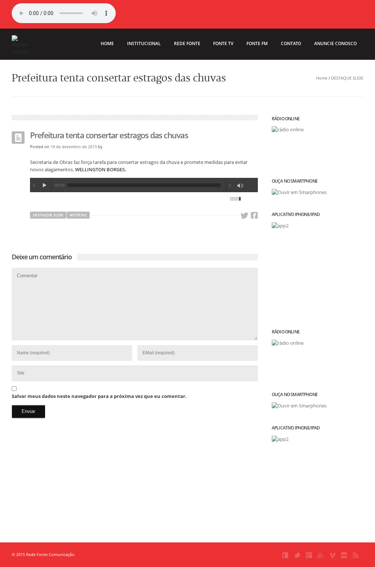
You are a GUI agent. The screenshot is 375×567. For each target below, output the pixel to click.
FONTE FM (257, 43)
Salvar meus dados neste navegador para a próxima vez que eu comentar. (99, 396)
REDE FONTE (187, 43)
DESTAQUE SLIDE (347, 78)
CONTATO (291, 43)
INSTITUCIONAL (144, 43)
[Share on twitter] (244, 215)
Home (321, 78)
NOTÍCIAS (78, 214)
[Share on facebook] (254, 215)
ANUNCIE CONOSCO (335, 43)
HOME (107, 43)
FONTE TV (223, 43)
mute (240, 185)
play (44, 185)
